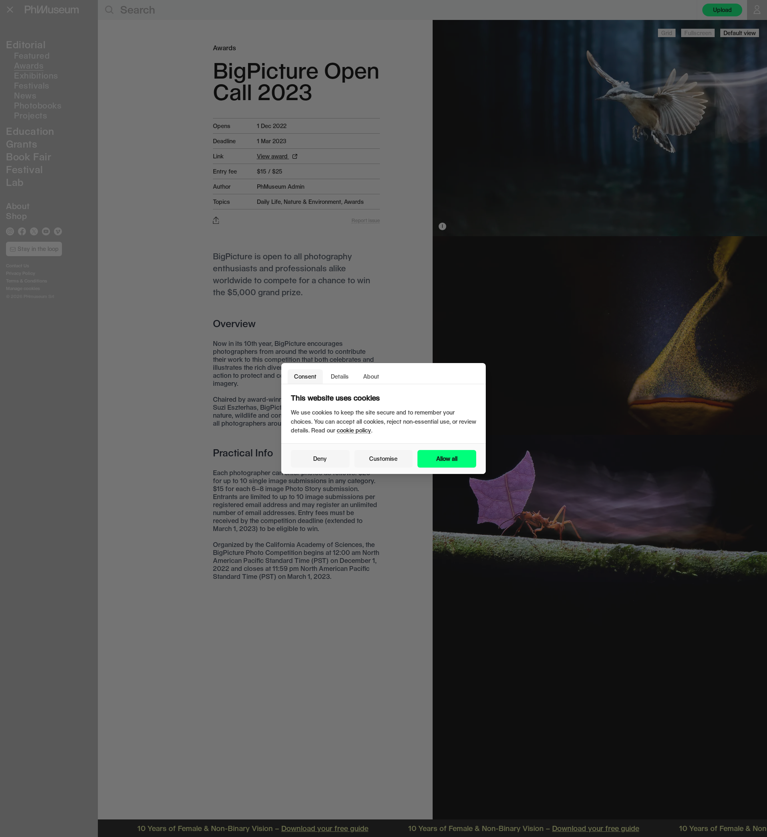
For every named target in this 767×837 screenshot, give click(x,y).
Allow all (446, 458)
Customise (383, 458)
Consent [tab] (305, 376)
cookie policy (354, 430)
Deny (320, 458)
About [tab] (371, 376)
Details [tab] (340, 376)
